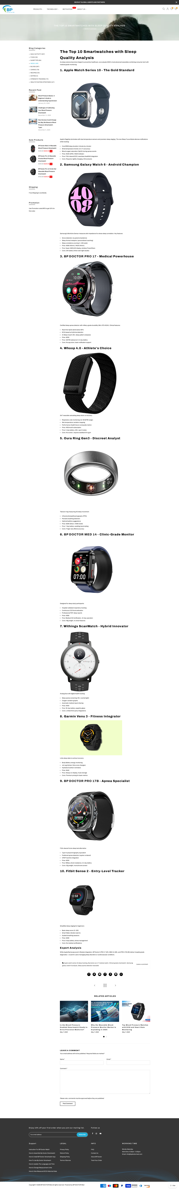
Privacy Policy (64, 1149)
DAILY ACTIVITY (37, 54)
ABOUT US (81, 9)
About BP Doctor (96, 1157)
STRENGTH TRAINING (39, 79)
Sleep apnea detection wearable (88, 965)
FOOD (34, 57)
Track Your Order (96, 1160)
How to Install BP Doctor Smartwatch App (42, 1157)
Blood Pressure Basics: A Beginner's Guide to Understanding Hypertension (47, 98)
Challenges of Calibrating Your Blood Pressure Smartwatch (46, 110)
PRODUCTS (37, 9)
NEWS (86, 29)
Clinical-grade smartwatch (117, 963)
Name (62, 1059)
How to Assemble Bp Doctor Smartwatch (42, 1153)
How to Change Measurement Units (40, 1167)
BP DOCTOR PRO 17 (80, 256)
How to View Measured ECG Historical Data (43, 1171)
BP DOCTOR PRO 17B (81, 781)
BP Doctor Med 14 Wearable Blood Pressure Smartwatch (47, 147)
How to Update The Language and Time (41, 1164)
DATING (34, 76)
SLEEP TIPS (35, 60)
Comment (63, 1068)
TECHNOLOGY (52, 9)
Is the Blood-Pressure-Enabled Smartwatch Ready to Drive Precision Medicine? (74, 1027)
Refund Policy (64, 1153)
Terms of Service (65, 1160)
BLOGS (34, 66)
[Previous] (62, 1019)
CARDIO (34, 69)
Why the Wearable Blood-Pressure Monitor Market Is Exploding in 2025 (103, 1027)
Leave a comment (142, 964)
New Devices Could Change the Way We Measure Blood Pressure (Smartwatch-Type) (47, 123)
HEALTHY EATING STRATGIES (42, 82)
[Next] (148, 1019)
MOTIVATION (69, 8)
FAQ (92, 1149)
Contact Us (94, 1153)
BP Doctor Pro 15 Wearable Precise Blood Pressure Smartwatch (47, 158)
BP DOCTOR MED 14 (80, 534)
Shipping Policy (65, 1157)
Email (109, 1059)
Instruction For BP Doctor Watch (39, 1149)
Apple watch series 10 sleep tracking (75, 963)
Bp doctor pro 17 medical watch (98, 963)
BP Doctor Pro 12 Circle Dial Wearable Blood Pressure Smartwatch (47, 171)
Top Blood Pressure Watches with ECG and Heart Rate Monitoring (135, 1027)
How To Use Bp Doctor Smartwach (40, 1160)
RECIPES (35, 73)
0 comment (92, 29)
